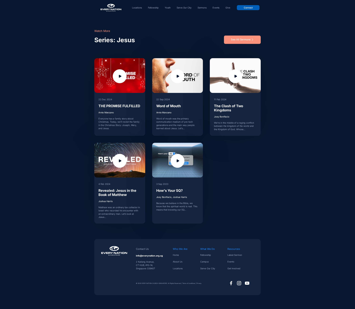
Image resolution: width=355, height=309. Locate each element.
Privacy (199, 283)
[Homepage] (111, 7)
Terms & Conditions (188, 283)
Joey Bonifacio (221, 116)
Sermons (202, 7)
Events (216, 7)
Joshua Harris (105, 201)
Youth (168, 7)
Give (227, 7)
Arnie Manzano (106, 112)
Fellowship (153, 7)
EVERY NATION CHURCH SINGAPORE (154, 283)
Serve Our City (184, 7)
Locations (137, 7)
